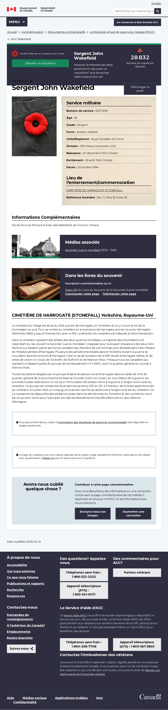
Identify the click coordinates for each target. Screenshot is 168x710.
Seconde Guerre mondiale (82, 250)
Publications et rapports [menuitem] (25, 583)
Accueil (12, 32)
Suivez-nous (23, 650)
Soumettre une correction (133, 513)
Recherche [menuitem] (15, 590)
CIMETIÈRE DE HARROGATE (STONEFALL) (94, 190)
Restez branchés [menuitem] (20, 638)
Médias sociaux (35, 698)
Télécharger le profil (140, 88)
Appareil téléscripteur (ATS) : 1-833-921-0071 (84, 590)
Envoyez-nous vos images (93, 513)
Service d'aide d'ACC (75, 615)
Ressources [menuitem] (16, 596)
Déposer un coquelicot (40, 63)
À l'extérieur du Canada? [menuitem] (26, 625)
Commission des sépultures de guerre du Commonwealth (92, 422)
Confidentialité (25, 702)
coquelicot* (81, 72)
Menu (18, 22)
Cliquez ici (48, 458)
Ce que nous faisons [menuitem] (22, 577)
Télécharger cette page (119, 294)
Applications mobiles (71, 698)
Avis (99, 698)
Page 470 (71, 290)
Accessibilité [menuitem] (17, 565)
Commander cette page (82, 294)
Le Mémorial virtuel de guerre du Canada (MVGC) (122, 32)
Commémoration (32, 32)
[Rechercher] (157, 11)
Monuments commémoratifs (66, 32)
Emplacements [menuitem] (18, 632)
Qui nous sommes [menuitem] (21, 571)
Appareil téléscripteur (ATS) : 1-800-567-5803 (137, 644)
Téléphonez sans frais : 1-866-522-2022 (84, 575)
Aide (10, 698)
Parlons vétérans (137, 572)
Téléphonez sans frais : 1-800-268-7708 (84, 644)
